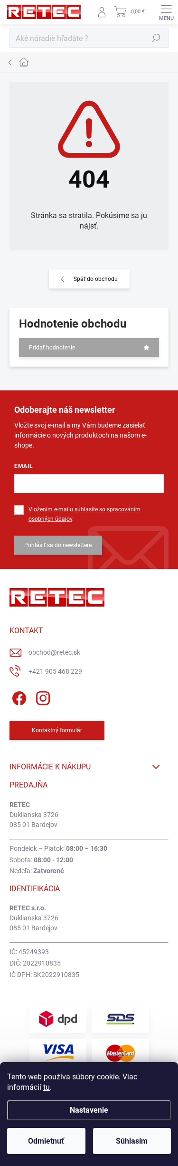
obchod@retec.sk (54, 652)
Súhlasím (132, 1141)
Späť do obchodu (96, 279)
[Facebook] (17, 696)
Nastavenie (89, 1110)
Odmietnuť (46, 1141)
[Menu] (166, 12)
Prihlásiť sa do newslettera (58, 545)
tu (46, 1087)
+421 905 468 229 (55, 671)
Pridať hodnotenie (52, 347)
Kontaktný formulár (57, 730)
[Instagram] (41, 696)
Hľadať (156, 38)
